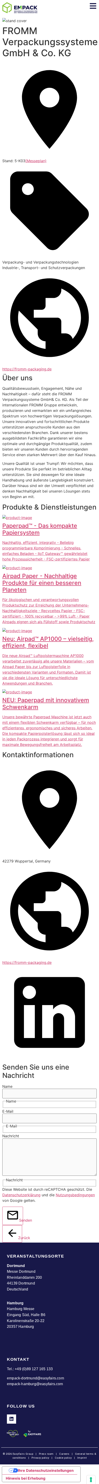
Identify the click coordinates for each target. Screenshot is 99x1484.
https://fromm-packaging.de (27, 369)
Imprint (82, 1457)
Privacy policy (40, 1457)
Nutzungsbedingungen (75, 1195)
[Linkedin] (11, 1419)
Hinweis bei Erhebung (25, 1478)
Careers (64, 1453)
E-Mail (7, 1111)
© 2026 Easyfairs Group (18, 1453)
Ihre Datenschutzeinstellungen (46, 1470)
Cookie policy (63, 1457)
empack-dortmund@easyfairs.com (35, 1378)
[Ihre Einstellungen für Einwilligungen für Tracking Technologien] (91, 1479)
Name (7, 1086)
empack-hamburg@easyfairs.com (35, 1384)
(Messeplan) (36, 160)
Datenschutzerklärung (21, 1195)
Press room (46, 1453)
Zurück (20, 1237)
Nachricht (10, 1136)
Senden (21, 1220)
